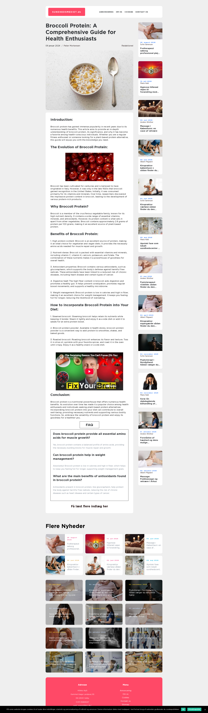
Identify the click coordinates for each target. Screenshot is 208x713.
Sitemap (125, 704)
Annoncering (106, 12)
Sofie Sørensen (146, 44)
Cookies (129, 12)
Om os (119, 12)
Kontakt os (142, 12)
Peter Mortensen (72, 46)
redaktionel (127, 46)
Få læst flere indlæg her (89, 506)
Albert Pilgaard (146, 162)
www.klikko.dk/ (84, 705)
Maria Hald (144, 83)
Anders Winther (146, 122)
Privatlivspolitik (194, 709)
